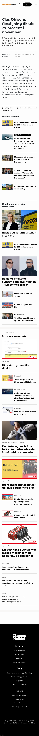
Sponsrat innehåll (19, 684)
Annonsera (19, 658)
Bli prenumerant (19, 651)
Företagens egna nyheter (14, 336)
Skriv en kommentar (28, 108)
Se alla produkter (19, 662)
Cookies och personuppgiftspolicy (19, 673)
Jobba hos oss (19, 703)
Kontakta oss (19, 699)
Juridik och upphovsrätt (19, 677)
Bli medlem (19, 654)
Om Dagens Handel (19, 707)
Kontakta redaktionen (19, 695)
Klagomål (19, 681)
